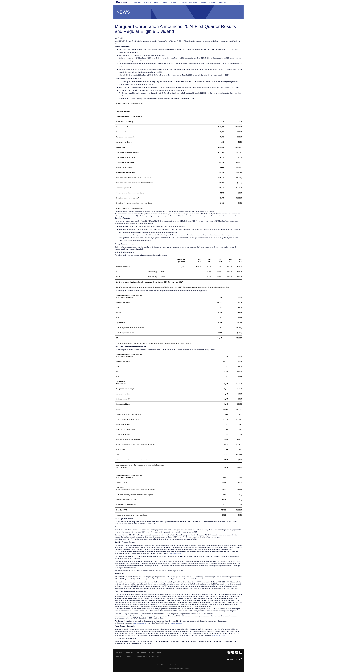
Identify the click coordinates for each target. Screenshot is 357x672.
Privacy (128, 656)
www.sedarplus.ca (177, 553)
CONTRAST (230, 659)
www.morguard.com (140, 623)
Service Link (141, 652)
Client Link (130, 652)
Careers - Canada (153, 652)
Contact (119, 652)
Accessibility (141, 656)
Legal (118, 656)
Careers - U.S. (153, 656)
